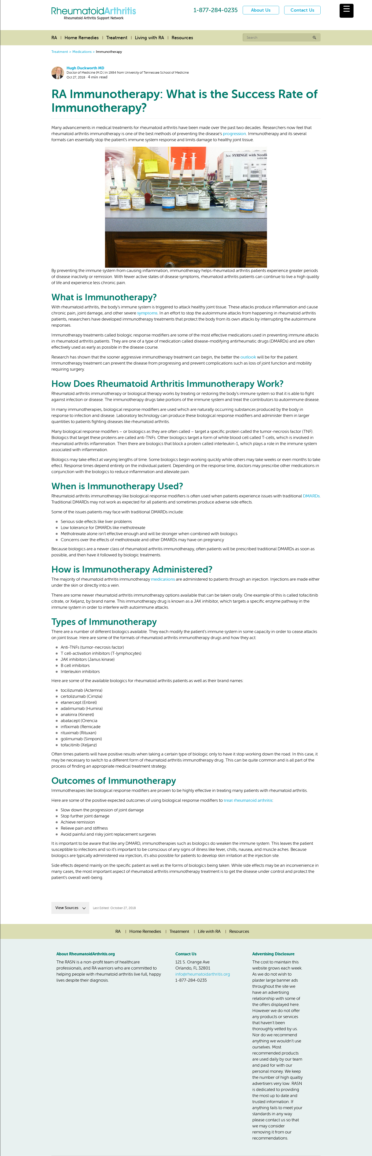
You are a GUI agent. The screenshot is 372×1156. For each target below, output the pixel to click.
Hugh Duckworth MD (85, 68)
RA (54, 37)
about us (261, 10)
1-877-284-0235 (216, 10)
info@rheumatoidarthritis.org (202, 974)
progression (234, 133)
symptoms (147, 313)
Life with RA (209, 931)
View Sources (66, 908)
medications (163, 579)
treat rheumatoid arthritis (248, 800)
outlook (248, 357)
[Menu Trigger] (347, 11)
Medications (82, 52)
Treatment (116, 37)
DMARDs (311, 496)
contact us (302, 10)
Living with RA (149, 37)
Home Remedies (82, 37)
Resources (182, 37)
